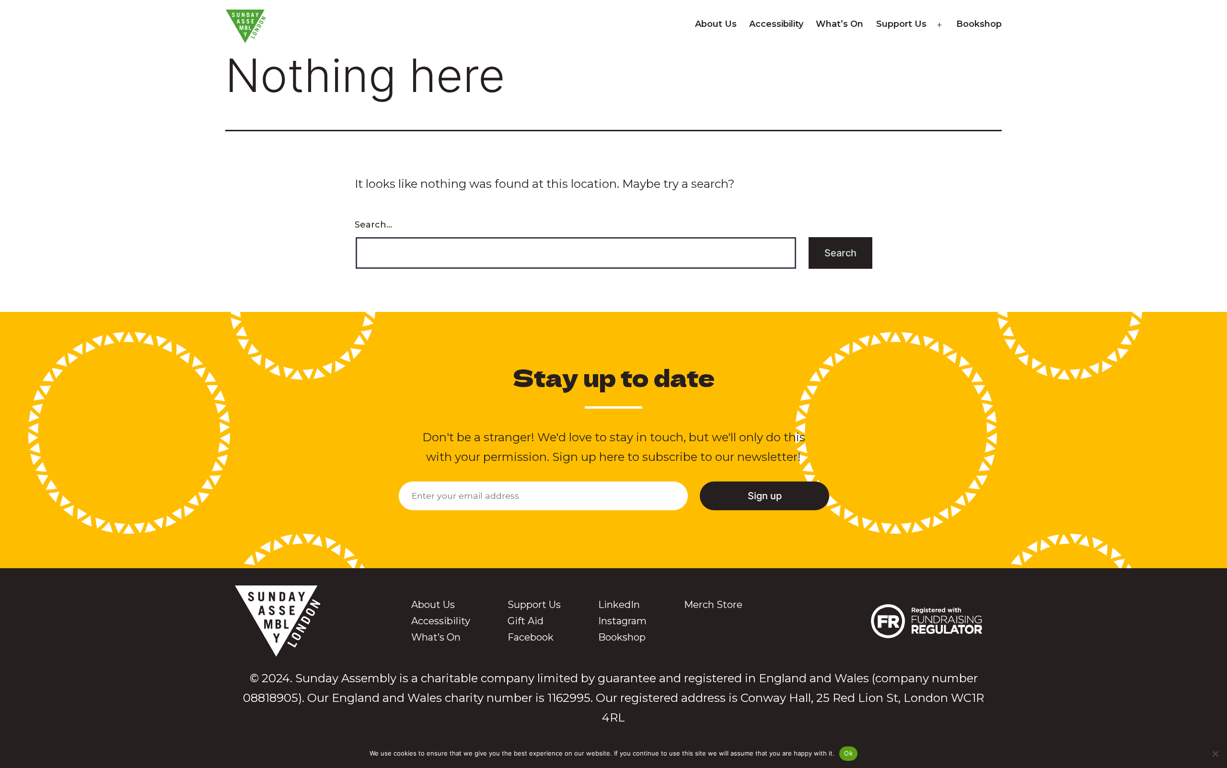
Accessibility (776, 24)
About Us (716, 24)
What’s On (839, 24)
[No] (1215, 753)
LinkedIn (619, 604)
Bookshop (979, 24)
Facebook (531, 637)
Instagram (622, 621)
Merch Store (713, 604)
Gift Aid (526, 621)
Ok (848, 753)
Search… (373, 224)
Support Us (901, 24)
